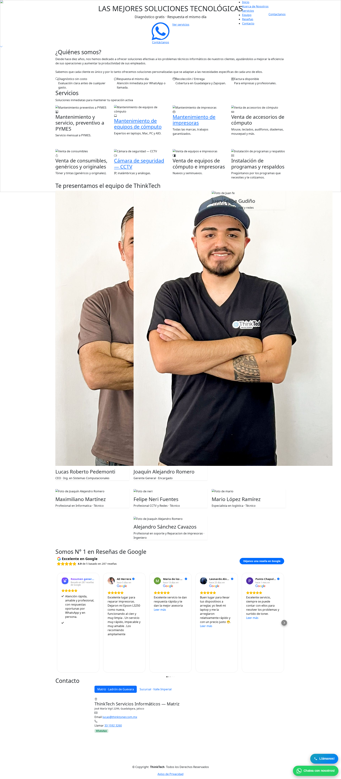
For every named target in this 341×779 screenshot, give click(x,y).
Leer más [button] (160, 610)
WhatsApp (101, 730)
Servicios (248, 11)
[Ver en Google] (111, 580)
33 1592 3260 (113, 725)
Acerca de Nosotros (255, 6)
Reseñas (247, 19)
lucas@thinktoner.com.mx (119, 717)
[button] (57, 623)
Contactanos (277, 14)
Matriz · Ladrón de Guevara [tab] (115, 689)
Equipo (246, 15)
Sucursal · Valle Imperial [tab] (156, 689)
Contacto (248, 23)
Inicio (245, 2)
